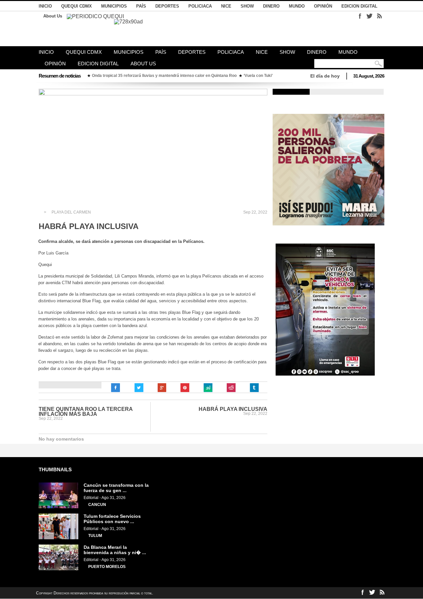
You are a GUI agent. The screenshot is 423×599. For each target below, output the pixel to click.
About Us (52, 16)
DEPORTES (167, 6)
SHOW (247, 6)
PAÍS (141, 6)
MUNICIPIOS (114, 6)
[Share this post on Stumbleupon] (208, 388)
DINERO (271, 6)
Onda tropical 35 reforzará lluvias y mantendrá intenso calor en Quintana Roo (164, 75)
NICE (226, 6)
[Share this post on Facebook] (116, 388)
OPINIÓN (323, 6)
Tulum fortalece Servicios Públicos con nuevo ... (112, 519)
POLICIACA (200, 6)
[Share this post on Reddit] (231, 388)
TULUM (95, 535)
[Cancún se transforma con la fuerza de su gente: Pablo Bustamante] (58, 507)
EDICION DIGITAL (359, 6)
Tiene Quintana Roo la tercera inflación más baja (86, 411)
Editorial (91, 497)
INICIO (45, 6)
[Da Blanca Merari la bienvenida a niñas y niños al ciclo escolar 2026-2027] (58, 569)
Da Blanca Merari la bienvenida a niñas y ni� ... (115, 550)
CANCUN (97, 504)
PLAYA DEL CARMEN (71, 212)
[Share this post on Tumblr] (254, 388)
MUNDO (297, 6)
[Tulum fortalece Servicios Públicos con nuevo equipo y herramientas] (58, 538)
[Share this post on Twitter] (139, 388)
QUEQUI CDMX (76, 6)
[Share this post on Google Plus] (162, 388)
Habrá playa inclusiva (233, 409)
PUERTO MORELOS (107, 566)
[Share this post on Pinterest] (185, 388)
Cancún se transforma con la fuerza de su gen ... (116, 488)
